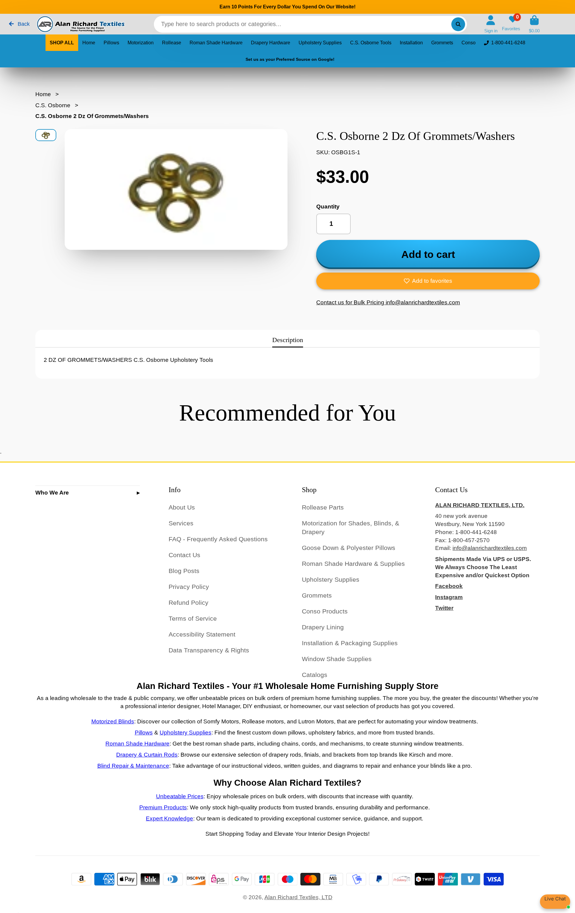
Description (287, 340)
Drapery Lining (323, 627)
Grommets (442, 42)
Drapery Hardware (270, 42)
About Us (182, 507)
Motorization (141, 42)
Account (490, 24)
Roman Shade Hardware (216, 42)
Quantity (328, 206)
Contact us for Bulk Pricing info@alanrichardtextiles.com (388, 302)
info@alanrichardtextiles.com (490, 548)
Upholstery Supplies (320, 42)
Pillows (111, 42)
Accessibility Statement (202, 634)
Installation (411, 42)
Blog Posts (184, 570)
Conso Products (325, 611)
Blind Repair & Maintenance (133, 766)
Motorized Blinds (112, 721)
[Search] (458, 24)
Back (23, 24)
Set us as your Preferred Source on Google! (290, 59)
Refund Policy (188, 602)
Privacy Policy (189, 586)
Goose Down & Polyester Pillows (348, 547)
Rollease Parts (323, 507)
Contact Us (184, 554)
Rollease (171, 42)
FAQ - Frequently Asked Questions (218, 539)
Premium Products (163, 807)
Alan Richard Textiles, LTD (298, 897)
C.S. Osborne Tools (370, 42)
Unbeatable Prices (180, 796)
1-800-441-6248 (508, 42)
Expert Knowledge (169, 818)
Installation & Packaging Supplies (350, 643)
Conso (468, 42)
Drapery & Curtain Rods (147, 755)
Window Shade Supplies (337, 658)
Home (88, 42)
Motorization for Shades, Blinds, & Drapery (350, 528)
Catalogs (314, 674)
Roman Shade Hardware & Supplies (353, 563)
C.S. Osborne (52, 105)
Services (181, 523)
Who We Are (52, 492)
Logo (80, 24)
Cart (534, 24)
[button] (428, 281)
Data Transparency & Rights (209, 650)
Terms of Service (193, 618)
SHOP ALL (62, 42)
